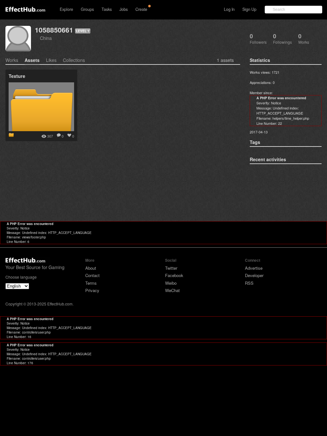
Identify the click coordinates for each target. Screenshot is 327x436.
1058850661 (54, 30)
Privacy (92, 290)
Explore (66, 9)
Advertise (253, 268)
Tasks (107, 9)
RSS (249, 283)
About (90, 268)
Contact (92, 275)
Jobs (123, 9)
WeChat (172, 290)
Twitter (171, 268)
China (46, 37)
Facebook (174, 275)
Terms (91, 283)
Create (141, 9)
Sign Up (249, 9)
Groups (87, 9)
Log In (229, 9)
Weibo (171, 283)
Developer (254, 275)
